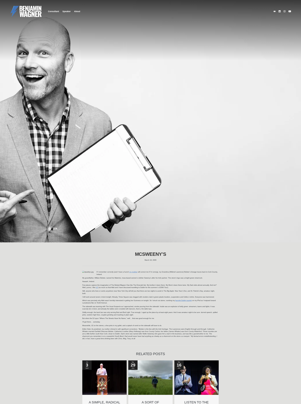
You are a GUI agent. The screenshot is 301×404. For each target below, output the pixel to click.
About (77, 11)
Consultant (53, 11)
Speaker (66, 11)
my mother (133, 272)
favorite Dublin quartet (183, 300)
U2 (97, 287)
